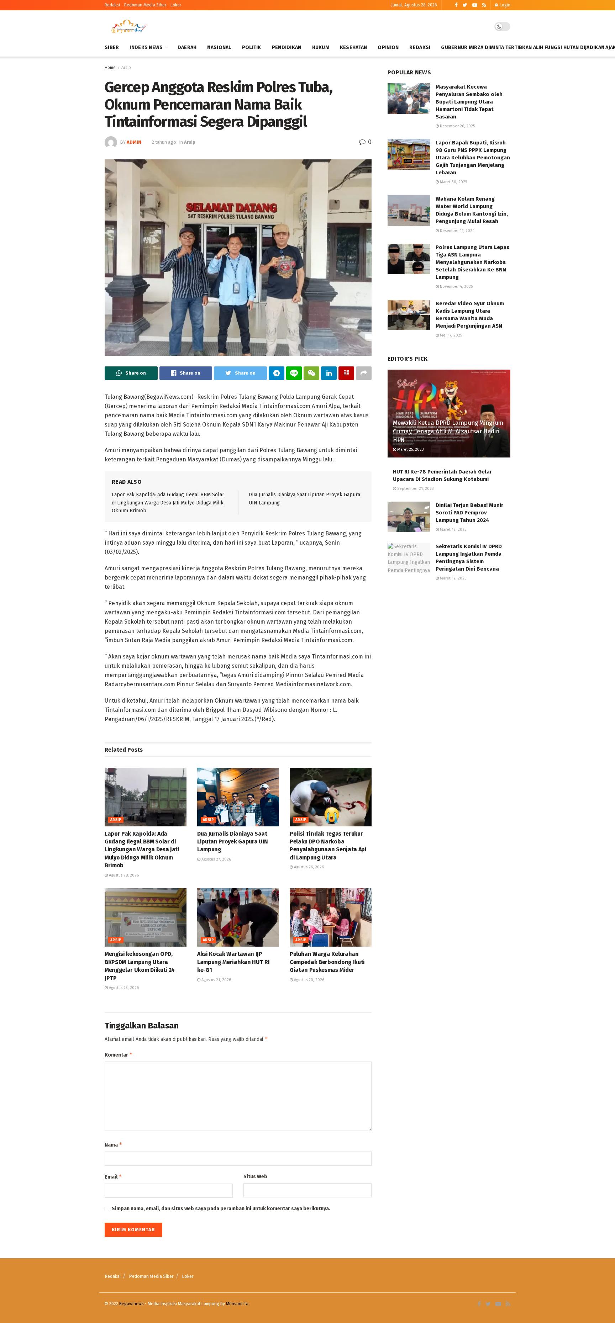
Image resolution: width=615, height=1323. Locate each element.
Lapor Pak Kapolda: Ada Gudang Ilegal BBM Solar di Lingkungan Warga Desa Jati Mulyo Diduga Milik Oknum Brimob (168, 503)
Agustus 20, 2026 (308, 980)
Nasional (219, 47)
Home (110, 67)
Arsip (126, 67)
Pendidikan (286, 47)
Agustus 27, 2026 (215, 859)
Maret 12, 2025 (452, 529)
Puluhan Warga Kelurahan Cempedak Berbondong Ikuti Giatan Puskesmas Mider (327, 962)
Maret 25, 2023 (410, 449)
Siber (112, 47)
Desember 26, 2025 (457, 126)
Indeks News (146, 47)
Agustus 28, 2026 (123, 875)
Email (113, 1176)
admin (134, 142)
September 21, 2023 (415, 488)
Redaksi (112, 4)
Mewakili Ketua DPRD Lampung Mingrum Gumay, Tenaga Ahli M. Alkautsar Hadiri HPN (448, 431)
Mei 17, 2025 (450, 335)
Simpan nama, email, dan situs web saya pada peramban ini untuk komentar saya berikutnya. (221, 1209)
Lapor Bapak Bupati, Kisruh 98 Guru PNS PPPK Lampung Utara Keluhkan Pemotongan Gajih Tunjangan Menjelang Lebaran (473, 157)
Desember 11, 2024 (456, 230)
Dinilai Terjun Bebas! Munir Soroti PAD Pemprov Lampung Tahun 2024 (469, 512)
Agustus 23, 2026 (123, 987)
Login (504, 4)
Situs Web (255, 1177)
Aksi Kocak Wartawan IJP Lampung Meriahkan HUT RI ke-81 (233, 962)
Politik (251, 47)
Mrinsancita (237, 1303)
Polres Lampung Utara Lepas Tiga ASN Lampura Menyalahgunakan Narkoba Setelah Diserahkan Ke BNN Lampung (472, 262)
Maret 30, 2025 (453, 182)
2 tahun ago (164, 142)
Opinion (388, 47)
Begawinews (131, 1303)
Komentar (119, 1054)
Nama (113, 1144)
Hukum (320, 47)
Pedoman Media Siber (151, 1276)
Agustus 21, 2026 (215, 980)
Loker (175, 4)
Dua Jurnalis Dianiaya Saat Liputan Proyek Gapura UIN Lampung (232, 841)
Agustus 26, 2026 (308, 867)
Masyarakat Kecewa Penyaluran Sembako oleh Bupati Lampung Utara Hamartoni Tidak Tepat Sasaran (469, 102)
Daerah (187, 47)
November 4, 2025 (456, 286)
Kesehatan (353, 47)
